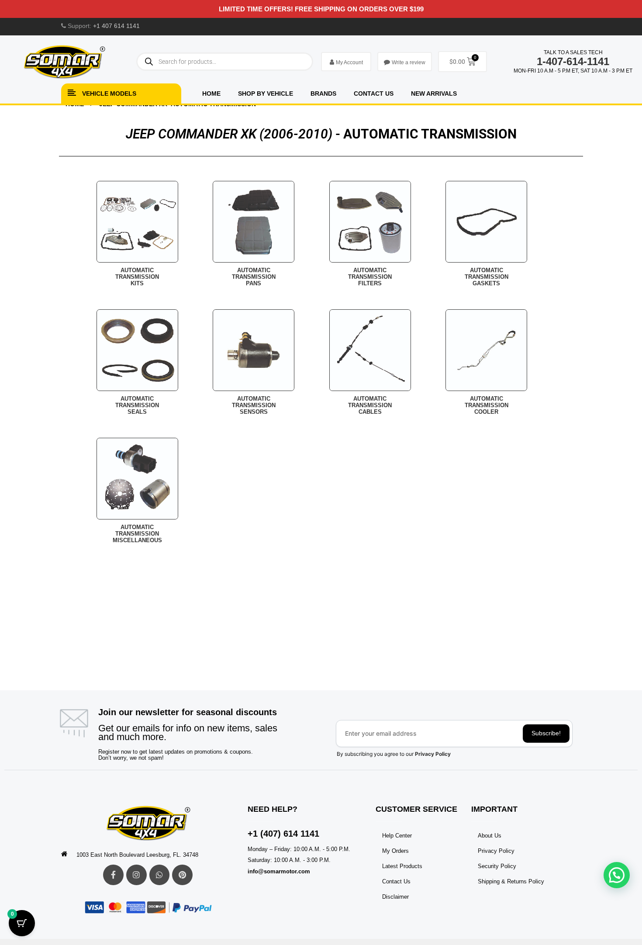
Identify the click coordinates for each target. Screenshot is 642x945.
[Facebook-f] (113, 875)
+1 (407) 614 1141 (283, 833)
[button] (617, 875)
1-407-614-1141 (573, 61)
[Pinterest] (182, 875)
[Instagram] (136, 875)
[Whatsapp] (159, 875)
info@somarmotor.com (279, 871)
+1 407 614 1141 (116, 25)
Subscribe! (546, 733)
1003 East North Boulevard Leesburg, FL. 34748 (137, 855)
